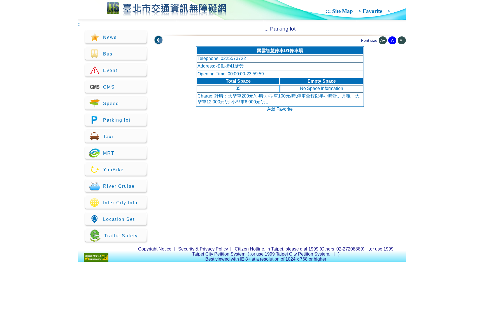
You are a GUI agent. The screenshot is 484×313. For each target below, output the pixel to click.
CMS (109, 87)
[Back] (158, 40)
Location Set (119, 219)
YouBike (113, 169)
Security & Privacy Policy (203, 249)
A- (402, 40)
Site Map (342, 11)
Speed (111, 103)
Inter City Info (120, 202)
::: (328, 11)
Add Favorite (280, 109)
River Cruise (119, 186)
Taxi (108, 136)
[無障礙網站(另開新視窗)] (96, 260)
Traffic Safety (121, 235)
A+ (382, 40)
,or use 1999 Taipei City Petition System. (290, 254)
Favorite (372, 11)
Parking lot (117, 120)
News (110, 37)
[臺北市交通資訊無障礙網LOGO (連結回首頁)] (166, 13)
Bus (108, 54)
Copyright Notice (154, 249)
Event (110, 70)
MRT (109, 153)
